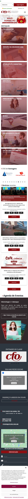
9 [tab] (20, 182)
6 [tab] (14, 182)
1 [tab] (3, 182)
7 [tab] (16, 182)
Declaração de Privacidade (18, 497)
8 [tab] (18, 182)
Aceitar (14, 486)
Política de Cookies (8, 497)
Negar (14, 490)
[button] (26, 467)
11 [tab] (24, 182)
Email (5, 461)
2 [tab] (5, 182)
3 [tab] (7, 182)
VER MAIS (14, 289)
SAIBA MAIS (14, 216)
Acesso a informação (7, 8)
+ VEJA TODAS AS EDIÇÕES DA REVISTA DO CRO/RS (14, 316)
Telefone (6, 465)
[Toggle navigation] (25, 12)
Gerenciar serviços (14, 482)
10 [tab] (22, 182)
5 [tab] (12, 182)
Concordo (14, 383)
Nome (5, 456)
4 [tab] (9, 182)
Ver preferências (14, 494)
